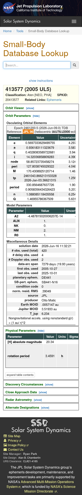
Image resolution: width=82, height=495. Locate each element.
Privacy (13, 440)
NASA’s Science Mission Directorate (49, 489)
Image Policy (16, 445)
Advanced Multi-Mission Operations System (40, 484)
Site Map (13, 436)
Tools (20, 31)
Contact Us (15, 449)
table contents (20, 375)
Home (7, 31)
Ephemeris (54, 99)
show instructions (41, 80)
